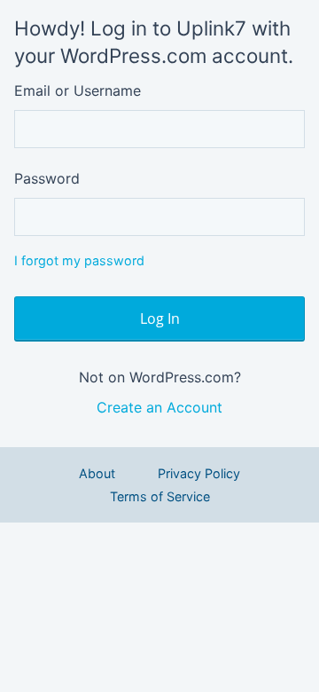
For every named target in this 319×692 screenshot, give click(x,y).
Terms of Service (160, 496)
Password (47, 178)
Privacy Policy (199, 473)
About (97, 473)
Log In (160, 318)
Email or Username (77, 90)
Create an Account (159, 407)
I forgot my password (79, 260)
